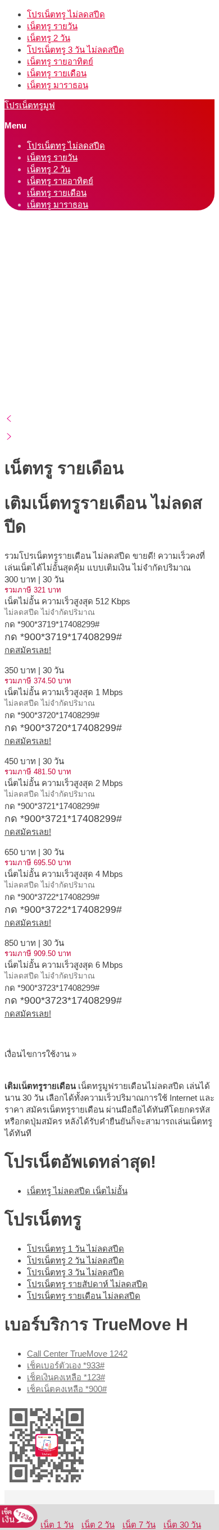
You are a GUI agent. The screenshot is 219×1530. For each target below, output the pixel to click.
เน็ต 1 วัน (57, 1524)
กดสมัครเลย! (27, 650)
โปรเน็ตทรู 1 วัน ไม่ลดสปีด (75, 1248)
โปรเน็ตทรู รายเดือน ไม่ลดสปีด (83, 1296)
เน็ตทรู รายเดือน (56, 73)
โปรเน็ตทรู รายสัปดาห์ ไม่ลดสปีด (87, 1284)
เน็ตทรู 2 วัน (48, 38)
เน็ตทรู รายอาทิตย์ (60, 61)
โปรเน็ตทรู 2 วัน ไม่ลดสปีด (75, 1260)
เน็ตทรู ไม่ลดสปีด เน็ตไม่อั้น (77, 1191)
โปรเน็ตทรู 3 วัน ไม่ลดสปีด (75, 49)
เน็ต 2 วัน (98, 1524)
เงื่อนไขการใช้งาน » (40, 1054)
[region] (109, 385)
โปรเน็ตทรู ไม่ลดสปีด (66, 14)
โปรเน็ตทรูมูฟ (29, 105)
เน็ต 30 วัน (182, 1524)
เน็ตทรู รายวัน (52, 26)
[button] (109, 419)
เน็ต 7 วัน (139, 1524)
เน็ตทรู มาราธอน (57, 85)
